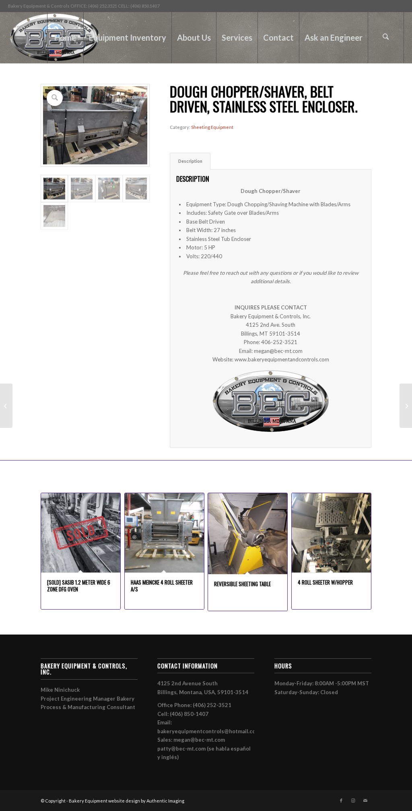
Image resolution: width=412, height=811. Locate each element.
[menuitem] (65, 37)
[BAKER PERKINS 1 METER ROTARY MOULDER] (406, 406)
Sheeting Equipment (212, 127)
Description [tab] (190, 161)
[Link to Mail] (365, 800)
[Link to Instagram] (353, 800)
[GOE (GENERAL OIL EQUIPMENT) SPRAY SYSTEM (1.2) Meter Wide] (6, 406)
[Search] (386, 37)
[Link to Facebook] (341, 800)
